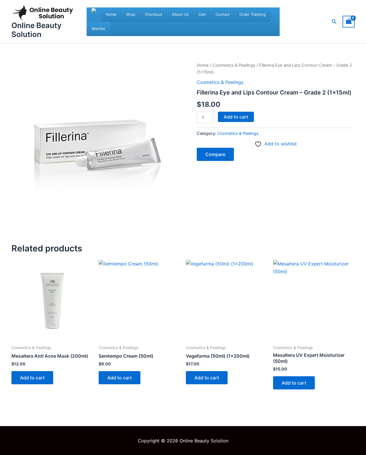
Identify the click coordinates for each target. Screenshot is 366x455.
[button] (334, 21)
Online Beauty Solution (36, 30)
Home (203, 65)
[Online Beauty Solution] (94, 14)
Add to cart (236, 117)
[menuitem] (111, 14)
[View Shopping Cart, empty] (349, 21)
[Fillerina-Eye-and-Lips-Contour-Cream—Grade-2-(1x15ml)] (97, 148)
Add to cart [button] (32, 378)
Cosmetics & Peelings (233, 65)
